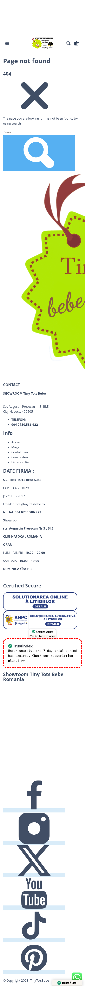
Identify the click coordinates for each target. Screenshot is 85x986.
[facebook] (34, 810)
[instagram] (34, 843)
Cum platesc (20, 457)
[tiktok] (34, 940)
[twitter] (34, 875)
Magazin (17, 447)
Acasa (15, 442)
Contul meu (19, 452)
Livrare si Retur (22, 462)
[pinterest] (34, 972)
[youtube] (34, 907)
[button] (7, 43)
